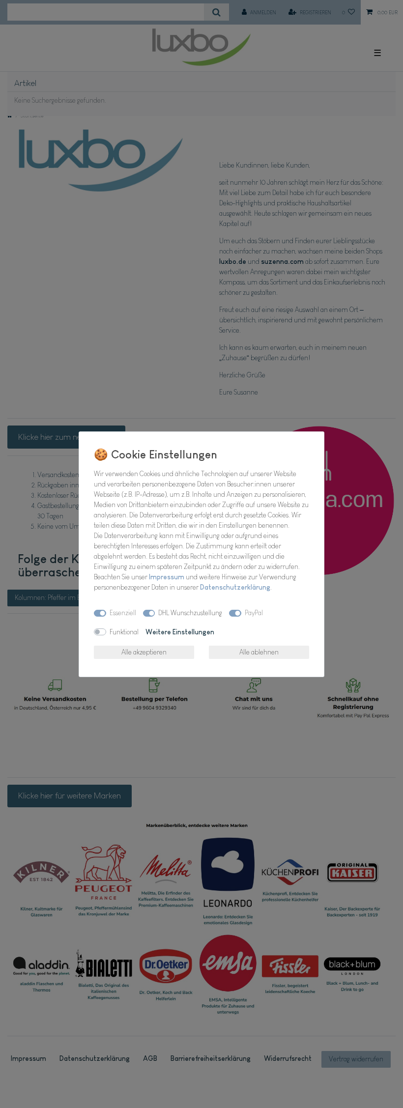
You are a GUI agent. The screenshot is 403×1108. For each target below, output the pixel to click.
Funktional (124, 632)
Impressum (166, 577)
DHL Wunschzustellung (190, 613)
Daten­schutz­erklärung (235, 587)
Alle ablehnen (259, 652)
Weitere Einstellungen (179, 632)
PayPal (254, 613)
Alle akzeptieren (144, 652)
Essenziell (123, 613)
